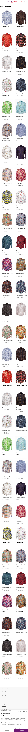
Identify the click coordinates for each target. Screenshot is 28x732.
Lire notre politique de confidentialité (8, 726)
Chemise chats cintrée (21, 318)
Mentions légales (8, 702)
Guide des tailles (5, 691)
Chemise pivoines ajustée (7, 677)
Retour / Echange (6, 695)
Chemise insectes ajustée (21, 632)
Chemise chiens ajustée (7, 497)
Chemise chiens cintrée (7, 161)
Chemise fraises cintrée (7, 49)
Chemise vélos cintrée (6, 71)
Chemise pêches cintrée (21, 340)
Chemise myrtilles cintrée (21, 93)
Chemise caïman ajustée (7, 520)
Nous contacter (6, 698)
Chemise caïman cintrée (7, 183)
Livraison (4, 693)
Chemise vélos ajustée (7, 407)
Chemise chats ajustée (21, 654)
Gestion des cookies (19, 704)
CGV (3, 702)
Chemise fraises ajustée (7, 385)
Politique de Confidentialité (8, 704)
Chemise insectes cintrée (21, 295)
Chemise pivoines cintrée (7, 340)
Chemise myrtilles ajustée (21, 430)
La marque (4, 709)
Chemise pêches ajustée (21, 677)
